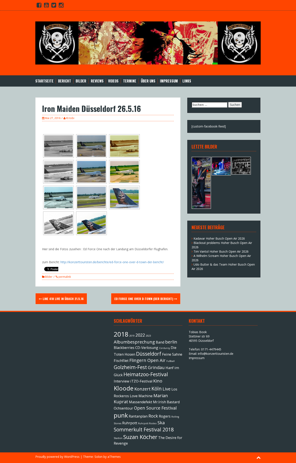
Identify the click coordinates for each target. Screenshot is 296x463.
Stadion (118, 438)
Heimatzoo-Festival (146, 374)
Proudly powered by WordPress (57, 457)
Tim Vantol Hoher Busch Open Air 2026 (221, 251)
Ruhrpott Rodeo (147, 423)
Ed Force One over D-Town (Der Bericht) (144, 298)
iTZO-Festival (141, 381)
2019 (132, 335)
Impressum (169, 81)
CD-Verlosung (146, 347)
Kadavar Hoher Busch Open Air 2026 (219, 238)
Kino (157, 381)
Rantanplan (138, 416)
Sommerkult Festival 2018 (144, 429)
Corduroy (164, 348)
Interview (121, 381)
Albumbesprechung (134, 342)
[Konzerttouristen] (148, 42)
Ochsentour (123, 408)
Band (160, 342)
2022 (140, 335)
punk (121, 415)
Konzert (142, 389)
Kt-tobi (70, 118)
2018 (121, 334)
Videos (113, 81)
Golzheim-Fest (130, 367)
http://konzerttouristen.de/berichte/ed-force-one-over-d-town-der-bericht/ (112, 262)
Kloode (123, 388)
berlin (171, 342)
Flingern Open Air (147, 360)
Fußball (170, 361)
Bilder (81, 81)
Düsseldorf (148, 353)
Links (186, 81)
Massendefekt (140, 402)
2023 (148, 335)
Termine (129, 81)
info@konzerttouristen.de (215, 354)
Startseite (44, 81)
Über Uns (148, 81)
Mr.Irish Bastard (166, 402)
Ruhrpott (129, 423)
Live (167, 389)
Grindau (156, 367)
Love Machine (141, 396)
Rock (153, 416)
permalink (64, 277)
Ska (161, 423)
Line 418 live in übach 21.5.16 (63, 298)
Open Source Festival (155, 408)
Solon (98, 457)
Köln (156, 388)
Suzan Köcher (140, 437)
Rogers (165, 416)
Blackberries (124, 347)
